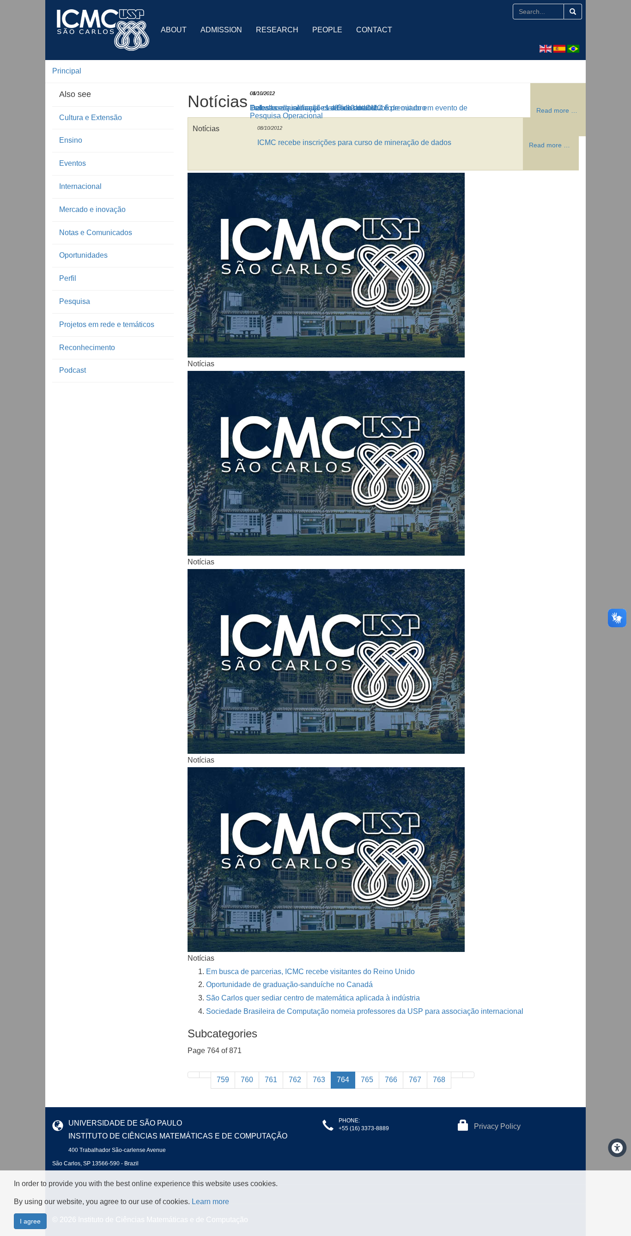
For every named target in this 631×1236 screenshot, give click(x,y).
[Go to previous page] (205, 1075)
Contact (374, 30)
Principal (66, 71)
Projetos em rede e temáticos (106, 324)
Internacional (80, 186)
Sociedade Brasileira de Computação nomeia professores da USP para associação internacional (364, 1011)
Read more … (549, 145)
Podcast (72, 370)
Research (277, 30)
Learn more (210, 1202)
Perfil (67, 278)
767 (415, 1080)
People (327, 30)
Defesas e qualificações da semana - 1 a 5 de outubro (338, 108)
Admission (221, 30)
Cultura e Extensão (90, 117)
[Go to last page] (468, 1075)
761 (271, 1080)
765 (367, 1080)
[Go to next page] (457, 1075)
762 (295, 1080)
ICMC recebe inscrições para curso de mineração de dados (354, 142)
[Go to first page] (194, 1075)
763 (319, 1080)
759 (223, 1080)
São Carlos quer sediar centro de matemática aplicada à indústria (313, 998)
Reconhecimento (87, 347)
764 (343, 1080)
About (174, 30)
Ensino (70, 140)
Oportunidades (83, 255)
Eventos (72, 163)
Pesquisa (74, 301)
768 (439, 1080)
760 (247, 1080)
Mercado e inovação (92, 209)
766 (391, 1080)
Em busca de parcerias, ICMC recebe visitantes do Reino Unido (310, 971)
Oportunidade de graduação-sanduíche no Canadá (289, 984)
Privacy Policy (497, 1126)
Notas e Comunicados (95, 232)
